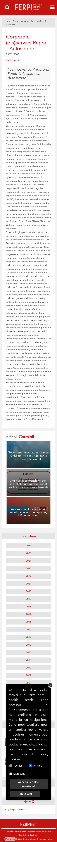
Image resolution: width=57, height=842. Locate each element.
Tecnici (17, 765)
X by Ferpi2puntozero (16, 809)
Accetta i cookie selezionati (28, 784)
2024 (28, 560)
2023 (28, 568)
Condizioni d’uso (27, 838)
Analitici (38, 765)
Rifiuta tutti (24, 793)
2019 (28, 598)
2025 (28, 553)
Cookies (9, 838)
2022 (28, 576)
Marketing (19, 773)
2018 (28, 606)
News (15, 21)
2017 (28, 614)
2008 (28, 682)
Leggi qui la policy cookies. (28, 756)
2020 (28, 591)
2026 (28, 545)
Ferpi (8, 21)
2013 (28, 644)
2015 (28, 629)
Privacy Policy (46, 838)
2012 (28, 652)
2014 (28, 637)
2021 (28, 583)
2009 (28, 675)
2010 (28, 667)
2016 (28, 621)
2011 (28, 660)
